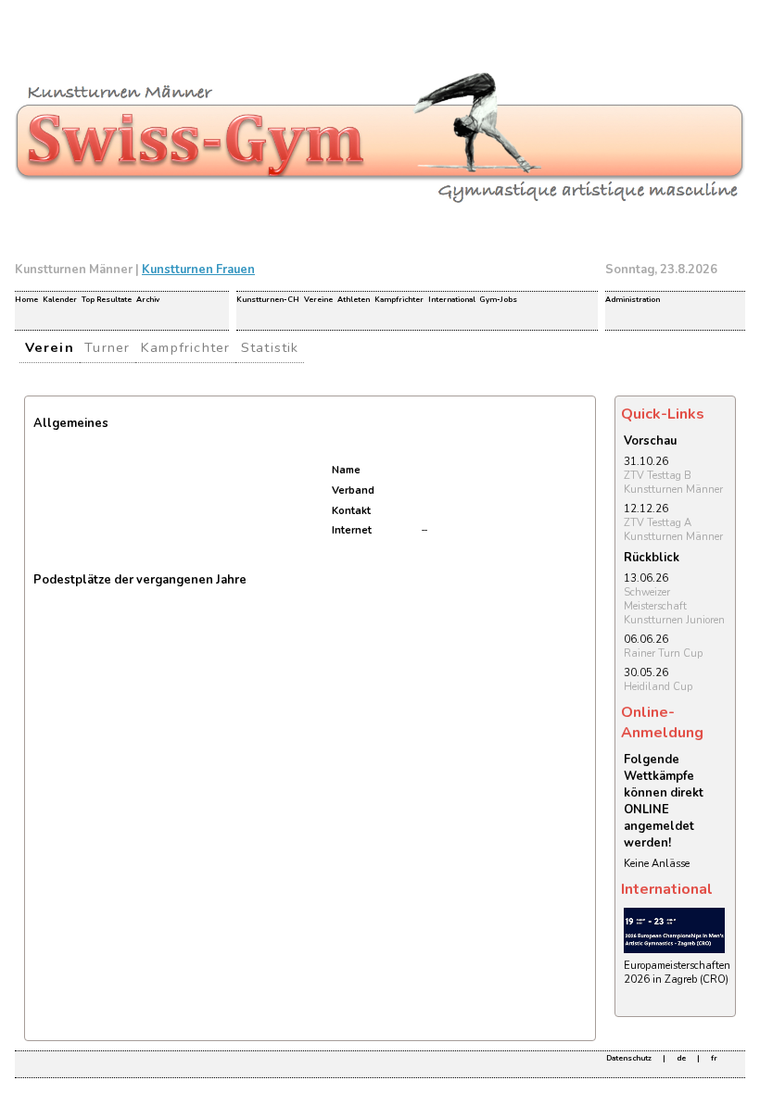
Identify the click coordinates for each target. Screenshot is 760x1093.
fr (714, 1058)
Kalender (60, 300)
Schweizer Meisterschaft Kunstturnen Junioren (674, 606)
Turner (107, 347)
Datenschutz (629, 1058)
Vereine (318, 300)
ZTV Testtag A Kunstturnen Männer (673, 530)
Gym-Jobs (498, 300)
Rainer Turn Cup (663, 653)
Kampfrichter (399, 300)
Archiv (147, 300)
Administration (632, 300)
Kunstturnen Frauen (198, 269)
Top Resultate (107, 300)
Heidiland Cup (658, 687)
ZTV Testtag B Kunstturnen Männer (673, 482)
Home (26, 300)
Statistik (270, 347)
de (681, 1058)
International (451, 300)
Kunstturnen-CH (267, 300)
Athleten (353, 300)
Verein (49, 347)
